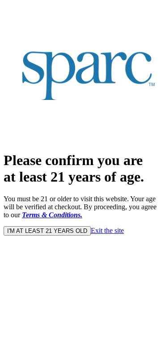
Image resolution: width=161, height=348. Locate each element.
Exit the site (107, 230)
